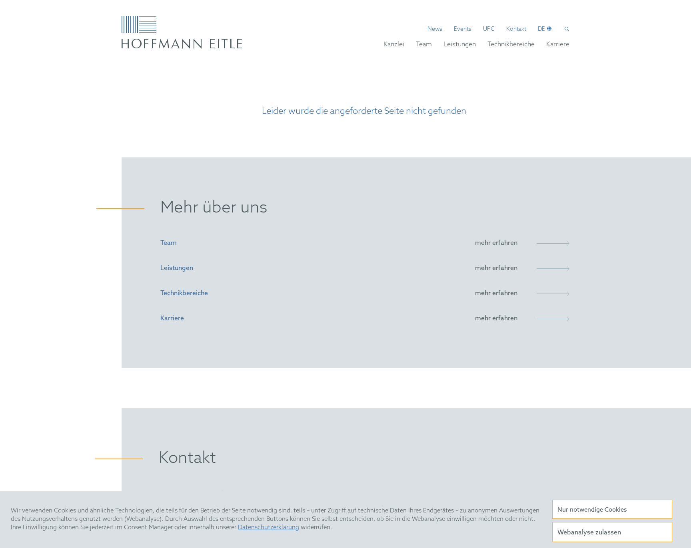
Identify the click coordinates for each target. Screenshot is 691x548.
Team (424, 44)
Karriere (557, 44)
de (541, 29)
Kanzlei (393, 44)
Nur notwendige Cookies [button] (592, 510)
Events (462, 29)
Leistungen (459, 44)
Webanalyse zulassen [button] (589, 532)
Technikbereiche (511, 44)
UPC (489, 29)
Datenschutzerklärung (268, 527)
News (434, 29)
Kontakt (516, 29)
